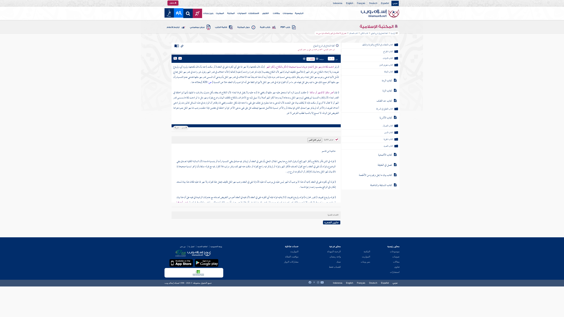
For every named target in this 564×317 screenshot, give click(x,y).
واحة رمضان (335, 257)
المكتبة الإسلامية (377, 26)
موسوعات (288, 13)
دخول (172, 3)
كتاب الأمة (265, 27)
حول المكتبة (243, 27)
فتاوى (397, 267)
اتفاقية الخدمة (202, 247)
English (349, 3)
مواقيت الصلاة (291, 257)
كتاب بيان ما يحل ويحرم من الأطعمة (375, 175)
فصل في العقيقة (385, 165)
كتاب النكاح (364, 33)
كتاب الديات (388, 58)
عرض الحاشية (329, 139)
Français (361, 3)
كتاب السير (388, 133)
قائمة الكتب (221, 27)
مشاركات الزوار (291, 262)
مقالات (276, 13)
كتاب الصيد (388, 146)
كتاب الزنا (387, 91)
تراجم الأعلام (173, 27)
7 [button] (332, 59)
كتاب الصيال (388, 126)
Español (385, 3)
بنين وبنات (208, 13)
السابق (184, 128)
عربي (395, 3)
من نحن (183, 247)
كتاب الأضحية (385, 155)
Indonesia (337, 3)
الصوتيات (241, 13)
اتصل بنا (191, 247)
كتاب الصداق (353, 33)
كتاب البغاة (388, 72)
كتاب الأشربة (386, 118)
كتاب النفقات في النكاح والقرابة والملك (377, 45)
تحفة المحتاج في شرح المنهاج (379, 33)
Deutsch (373, 3)
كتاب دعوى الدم (386, 65)
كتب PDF (285, 27)
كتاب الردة (387, 81)
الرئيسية (299, 13)
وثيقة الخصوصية (216, 247)
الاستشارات (253, 13)
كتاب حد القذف (384, 101)
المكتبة (231, 13)
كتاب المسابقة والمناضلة (381, 185)
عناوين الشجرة (331, 222)
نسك (338, 262)
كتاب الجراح (388, 52)
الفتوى (265, 13)
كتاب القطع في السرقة (384, 109)
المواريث (220, 13)
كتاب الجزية (388, 139)
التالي (177, 128)
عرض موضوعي (197, 27)
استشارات (395, 272)
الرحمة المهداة (334, 251)
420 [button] (312, 59)
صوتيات (396, 257)
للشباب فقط (335, 267)
